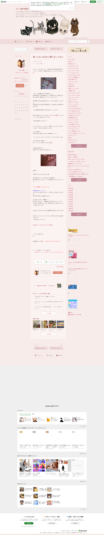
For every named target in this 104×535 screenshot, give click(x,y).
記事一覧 (30, 41)
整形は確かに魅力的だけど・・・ (42, 48)
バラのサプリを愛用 (53, 115)
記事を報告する (61, 266)
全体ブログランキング (19, 78)
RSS (71, 312)
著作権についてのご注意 (75, 314)
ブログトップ (20, 41)
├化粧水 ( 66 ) (71, 86)
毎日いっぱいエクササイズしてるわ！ (76, 159)
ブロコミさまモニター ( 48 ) (74, 113)
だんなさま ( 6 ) (71, 142)
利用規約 (57, 532)
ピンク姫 (21, 70)
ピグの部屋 (25, 72)
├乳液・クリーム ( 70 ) (73, 88)
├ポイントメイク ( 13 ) (73, 97)
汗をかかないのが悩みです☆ (74, 169)
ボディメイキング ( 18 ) (73, 70)
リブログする (60, 262)
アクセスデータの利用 (65, 532)
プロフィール (18, 72)
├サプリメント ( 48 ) (73, 122)
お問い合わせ (50, 532)
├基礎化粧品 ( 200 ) (72, 117)
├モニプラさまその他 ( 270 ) (74, 108)
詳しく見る (52, 523)
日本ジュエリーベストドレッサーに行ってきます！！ (78, 166)
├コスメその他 (39, 63)
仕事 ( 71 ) (70, 61)
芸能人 (33, 413)
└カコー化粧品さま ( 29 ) (74, 111)
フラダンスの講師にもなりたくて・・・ (77, 171)
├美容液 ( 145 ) (71, 90)
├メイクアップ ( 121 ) (73, 119)
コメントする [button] (50, 262)
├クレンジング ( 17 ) (73, 81)
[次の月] (25, 94)
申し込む (75, 523)
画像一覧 (40, 41)
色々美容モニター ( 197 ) (73, 115)
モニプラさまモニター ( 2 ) (74, 75)
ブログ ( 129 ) (71, 59)
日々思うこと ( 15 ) (72, 140)
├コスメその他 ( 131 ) (73, 106)
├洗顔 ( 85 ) (71, 84)
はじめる (29, 523)
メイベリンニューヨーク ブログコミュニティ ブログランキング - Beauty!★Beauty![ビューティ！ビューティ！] (74, 221)
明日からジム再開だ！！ (73, 157)
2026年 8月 (21, 93)
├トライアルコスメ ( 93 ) (74, 93)
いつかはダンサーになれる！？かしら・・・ (78, 161)
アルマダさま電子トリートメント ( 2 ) (76, 133)
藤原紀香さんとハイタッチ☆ (74, 163)
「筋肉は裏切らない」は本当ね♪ (75, 176)
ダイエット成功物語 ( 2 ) (73, 77)
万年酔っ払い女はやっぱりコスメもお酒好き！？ (57, 48)
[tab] (25, 413)
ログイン (100, 1)
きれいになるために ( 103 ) (74, 126)
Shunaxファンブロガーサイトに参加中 (43, 225)
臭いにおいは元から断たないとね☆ (48, 57)
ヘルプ (85, 532)
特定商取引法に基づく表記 (77, 532)
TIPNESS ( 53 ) (71, 63)
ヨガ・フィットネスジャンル (21, 81)
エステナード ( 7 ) (72, 135)
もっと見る (48, 313)
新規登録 (93, 1)
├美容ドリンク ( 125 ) (73, 102)
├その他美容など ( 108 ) (73, 124)
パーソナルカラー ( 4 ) (73, 72)
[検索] (87, 42)
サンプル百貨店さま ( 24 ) (74, 131)
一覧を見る (78, 146)
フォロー (58, 272)
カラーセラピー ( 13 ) (73, 66)
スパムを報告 (43, 532)
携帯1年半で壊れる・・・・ (74, 154)
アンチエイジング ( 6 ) (73, 68)
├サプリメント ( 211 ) (73, 104)
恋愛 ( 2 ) (70, 137)
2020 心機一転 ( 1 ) (72, 79)
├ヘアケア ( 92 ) (72, 99)
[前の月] (18, 94)
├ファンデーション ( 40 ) (74, 95)
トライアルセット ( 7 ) (73, 128)
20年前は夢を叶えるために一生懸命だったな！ (78, 174)
